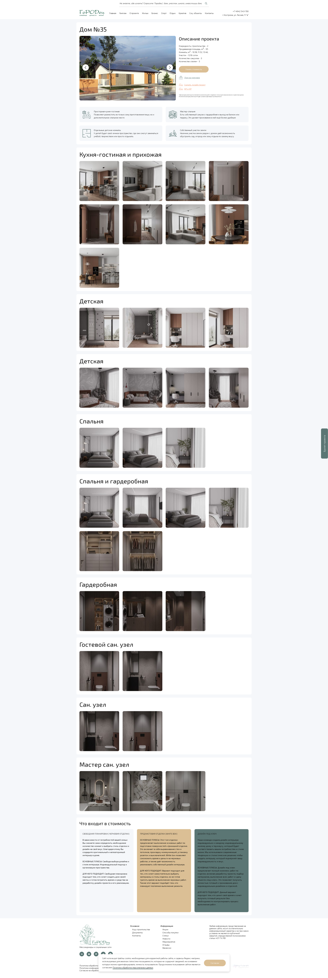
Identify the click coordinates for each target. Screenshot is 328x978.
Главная (112, 13)
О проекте (134, 13)
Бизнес (154, 13)
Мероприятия (168, 941)
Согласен (215, 963)
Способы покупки (170, 932)
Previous (85, 67)
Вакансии (166, 948)
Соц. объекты (195, 13)
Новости (166, 938)
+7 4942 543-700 (241, 11)
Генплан (122, 13)
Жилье (145, 13)
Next (170, 67)
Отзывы (166, 945)
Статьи (165, 935)
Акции (165, 929)
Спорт (164, 13)
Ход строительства (141, 929)
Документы (137, 932)
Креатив (182, 13)
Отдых (173, 13)
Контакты (209, 13)
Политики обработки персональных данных (133, 967)
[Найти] (206, 3)
